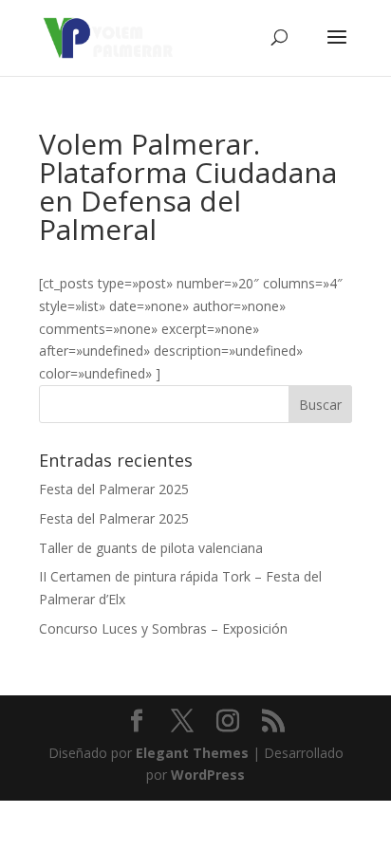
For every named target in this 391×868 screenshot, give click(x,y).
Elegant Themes (192, 753)
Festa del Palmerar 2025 (114, 489)
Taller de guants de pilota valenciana (151, 548)
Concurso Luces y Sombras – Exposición (163, 628)
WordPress (208, 775)
